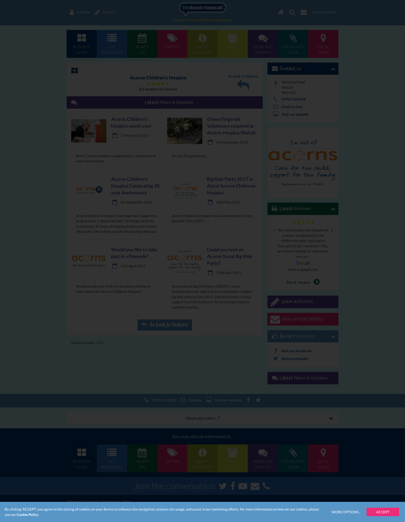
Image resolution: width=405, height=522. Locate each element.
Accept (383, 512)
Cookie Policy (27, 514)
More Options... (346, 512)
